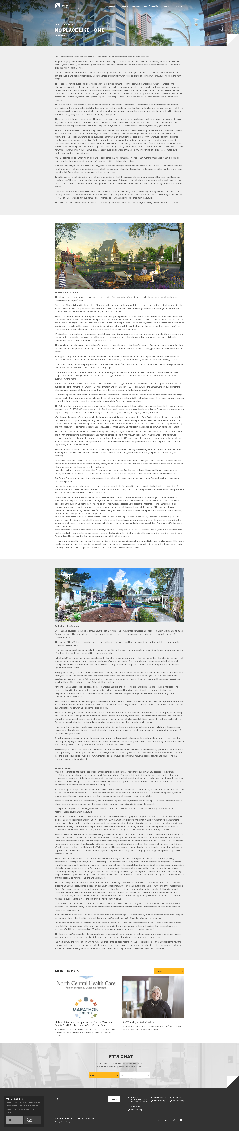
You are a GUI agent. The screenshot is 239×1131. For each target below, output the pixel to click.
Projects (136, 6)
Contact (167, 6)
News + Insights (151, 6)
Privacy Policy (30, 1120)
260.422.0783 (136, 1110)
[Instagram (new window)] (174, 1120)
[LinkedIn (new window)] (166, 1120)
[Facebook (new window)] (159, 1120)
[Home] (67, 6)
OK (10, 1120)
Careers (178, 6)
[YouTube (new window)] (181, 1120)
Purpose (112, 6)
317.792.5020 (178, 1101)
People (125, 6)
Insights (60, 35)
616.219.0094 (159, 1101)
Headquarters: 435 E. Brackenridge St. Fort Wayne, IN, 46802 (139, 1101)
